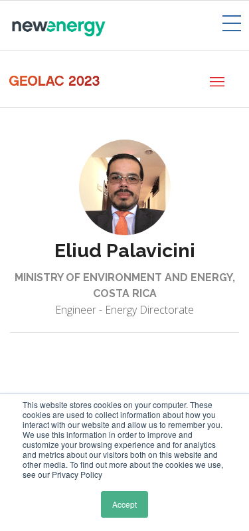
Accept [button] (124, 504)
